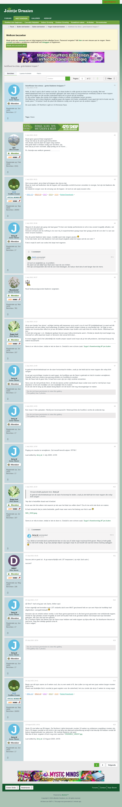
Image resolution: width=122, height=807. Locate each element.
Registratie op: (11, 108)
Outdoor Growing (62, 22)
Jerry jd (39, 455)
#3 (115, 179)
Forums (7, 18)
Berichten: (10, 112)
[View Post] (60, 492)
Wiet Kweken (21, 18)
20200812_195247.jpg (73, 734)
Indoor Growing (47, 22)
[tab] (10, 74)
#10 (114, 487)
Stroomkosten (101, 22)
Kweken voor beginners (13, 22)
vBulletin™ (65, 795)
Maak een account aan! (16, 45)
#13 (114, 640)
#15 (114, 724)
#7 (115, 366)
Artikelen (90, 22)
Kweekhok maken (77, 22)
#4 (115, 223)
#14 (114, 681)
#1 (115, 85)
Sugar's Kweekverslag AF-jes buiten (97, 346)
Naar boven (112, 788)
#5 (115, 277)
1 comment (36, 252)
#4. (112, 257)
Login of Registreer (109, 2)
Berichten (10, 73)
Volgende (112, 765)
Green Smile (11, 788)
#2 (115, 135)
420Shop (47, 18)
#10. (112, 535)
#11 (114, 556)
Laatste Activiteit (25, 73)
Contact (103, 788)
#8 (115, 406)
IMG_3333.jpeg (31, 513)
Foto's (39, 73)
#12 (114, 600)
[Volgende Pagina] (97, 78)
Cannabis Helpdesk (32, 22)
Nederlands (25, 788)
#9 (115, 446)
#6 (115, 322)
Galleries (35, 18)
